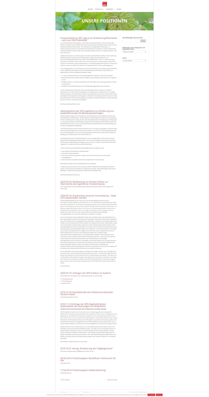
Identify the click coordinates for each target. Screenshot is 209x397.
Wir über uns (98, 9)
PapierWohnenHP (65, 363)
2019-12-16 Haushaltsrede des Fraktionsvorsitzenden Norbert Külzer (86, 293)
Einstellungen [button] (151, 394)
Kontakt (119, 9)
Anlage (66, 186)
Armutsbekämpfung (67, 279)
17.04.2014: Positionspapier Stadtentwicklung (83, 370)
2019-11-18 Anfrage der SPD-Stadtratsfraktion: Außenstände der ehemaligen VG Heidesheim (83, 305)
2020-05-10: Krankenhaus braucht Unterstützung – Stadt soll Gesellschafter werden (88, 196)
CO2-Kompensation (67, 281)
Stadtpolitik (109, 9)
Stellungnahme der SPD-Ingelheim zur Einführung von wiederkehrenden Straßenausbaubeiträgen (87, 112)
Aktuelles (90, 9)
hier (79, 104)
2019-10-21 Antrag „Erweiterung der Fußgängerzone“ (86, 348)
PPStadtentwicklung (65, 373)
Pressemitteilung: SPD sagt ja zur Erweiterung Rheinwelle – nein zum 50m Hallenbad (88, 39)
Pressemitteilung (65, 266)
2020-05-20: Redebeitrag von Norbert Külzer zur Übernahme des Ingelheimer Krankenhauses (84, 182)
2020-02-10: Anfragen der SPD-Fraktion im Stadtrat (85, 273)
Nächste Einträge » (112, 380)
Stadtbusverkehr (66, 283)
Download (76, 175)
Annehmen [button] (159, 394)
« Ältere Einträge (64, 380)
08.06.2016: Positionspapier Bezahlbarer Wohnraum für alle (88, 359)
